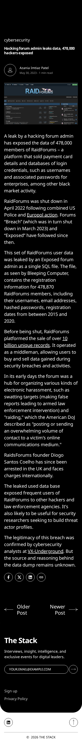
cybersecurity (17, 40)
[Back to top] (73, 722)
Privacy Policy (16, 698)
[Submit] (73, 669)
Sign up (10, 690)
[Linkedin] (8, 722)
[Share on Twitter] (19, 577)
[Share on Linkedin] (30, 577)
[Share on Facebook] (8, 577)
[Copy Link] (41, 577)
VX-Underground (45, 551)
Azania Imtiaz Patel (34, 68)
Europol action (42, 215)
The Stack (47, 737)
